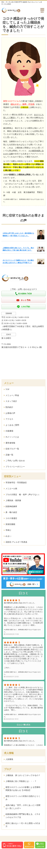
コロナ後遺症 (11, 518)
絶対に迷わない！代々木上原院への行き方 (23, 824)
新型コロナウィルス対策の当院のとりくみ (23, 797)
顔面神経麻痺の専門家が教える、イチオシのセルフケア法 (23, 815)
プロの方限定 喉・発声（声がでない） (23, 495)
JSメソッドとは (12, 437)
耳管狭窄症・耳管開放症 (16, 483)
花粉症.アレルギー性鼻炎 (16, 542)
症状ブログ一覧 (12, 449)
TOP (7, 389)
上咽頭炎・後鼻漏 (13, 500)
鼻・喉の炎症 (11, 512)
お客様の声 (10, 413)
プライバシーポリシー (15, 467)
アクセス (9, 419)
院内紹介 (9, 407)
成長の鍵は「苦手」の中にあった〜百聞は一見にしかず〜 (23, 806)
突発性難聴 (10, 524)
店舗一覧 (9, 455)
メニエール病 (11, 489)
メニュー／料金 (12, 395)
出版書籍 (9, 431)
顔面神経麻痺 (11, 506)
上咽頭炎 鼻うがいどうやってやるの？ (23, 775)
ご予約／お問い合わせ (15, 461)
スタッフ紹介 (11, 401)
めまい (8, 536)
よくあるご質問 (12, 425)
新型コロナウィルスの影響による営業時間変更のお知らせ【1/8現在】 (23, 788)
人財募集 (9, 759)
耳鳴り (8, 530)
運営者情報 (10, 443)
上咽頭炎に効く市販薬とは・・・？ (21, 781)
